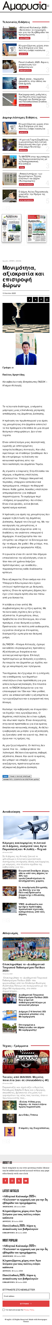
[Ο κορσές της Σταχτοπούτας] (10, 1132)
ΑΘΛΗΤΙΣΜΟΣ (25, 38)
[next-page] (8, 112)
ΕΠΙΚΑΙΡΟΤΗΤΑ (25, 70)
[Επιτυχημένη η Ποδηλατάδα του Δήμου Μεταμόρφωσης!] (10, 1028)
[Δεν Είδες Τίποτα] (10, 1118)
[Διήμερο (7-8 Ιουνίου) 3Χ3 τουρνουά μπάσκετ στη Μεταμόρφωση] (10, 1015)
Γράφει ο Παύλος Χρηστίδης (20, 776)
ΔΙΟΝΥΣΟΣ (23, 54)
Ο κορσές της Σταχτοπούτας (34, 1127)
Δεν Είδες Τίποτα (28, 1114)
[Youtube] (26, 1181)
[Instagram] (12, 1181)
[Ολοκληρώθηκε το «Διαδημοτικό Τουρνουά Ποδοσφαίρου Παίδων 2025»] (26, 949)
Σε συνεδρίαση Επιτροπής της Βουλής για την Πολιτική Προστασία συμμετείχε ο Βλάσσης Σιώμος (33, 892)
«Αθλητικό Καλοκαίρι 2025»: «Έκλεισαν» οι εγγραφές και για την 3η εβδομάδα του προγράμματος (34, 31)
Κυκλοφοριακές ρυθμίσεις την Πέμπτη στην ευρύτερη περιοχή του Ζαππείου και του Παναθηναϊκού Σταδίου (33, 98)
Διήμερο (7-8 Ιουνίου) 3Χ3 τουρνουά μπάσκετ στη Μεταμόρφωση (32, 1014)
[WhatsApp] (46, 299)
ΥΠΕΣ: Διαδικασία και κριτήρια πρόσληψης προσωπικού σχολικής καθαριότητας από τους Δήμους (32, 909)
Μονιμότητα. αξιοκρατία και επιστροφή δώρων (21, 779)
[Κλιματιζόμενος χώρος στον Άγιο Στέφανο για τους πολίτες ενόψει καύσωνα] (10, 49)
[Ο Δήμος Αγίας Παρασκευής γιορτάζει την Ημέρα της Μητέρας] (10, 196)
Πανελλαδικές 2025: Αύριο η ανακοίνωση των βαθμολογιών (33, 64)
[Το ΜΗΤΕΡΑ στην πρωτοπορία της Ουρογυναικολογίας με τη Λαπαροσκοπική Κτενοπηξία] (10, 161)
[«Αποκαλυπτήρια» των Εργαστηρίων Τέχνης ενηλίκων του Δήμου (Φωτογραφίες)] (10, 178)
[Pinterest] (41, 299)
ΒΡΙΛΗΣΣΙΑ (24, 87)
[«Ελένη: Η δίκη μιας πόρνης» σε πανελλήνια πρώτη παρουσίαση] (10, 1105)
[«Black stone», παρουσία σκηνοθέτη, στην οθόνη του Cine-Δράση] (10, 83)
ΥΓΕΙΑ (22, 167)
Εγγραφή (24, 1303)
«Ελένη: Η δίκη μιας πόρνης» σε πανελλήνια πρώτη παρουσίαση (32, 1104)
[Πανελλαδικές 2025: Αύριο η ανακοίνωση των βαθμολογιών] (10, 66)
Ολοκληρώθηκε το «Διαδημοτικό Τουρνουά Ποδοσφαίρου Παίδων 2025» (24, 967)
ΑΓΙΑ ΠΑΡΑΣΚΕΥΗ (26, 184)
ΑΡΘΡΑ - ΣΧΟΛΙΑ (15, 261)
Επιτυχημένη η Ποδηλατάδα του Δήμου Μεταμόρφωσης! (31, 1027)
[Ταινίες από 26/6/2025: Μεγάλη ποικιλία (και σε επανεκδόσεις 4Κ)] (26, 1062)
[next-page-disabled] (8, 1038)
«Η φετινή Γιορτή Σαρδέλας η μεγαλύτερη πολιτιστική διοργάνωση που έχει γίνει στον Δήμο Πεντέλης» (33, 143)
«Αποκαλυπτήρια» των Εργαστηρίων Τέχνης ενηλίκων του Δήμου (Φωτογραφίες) (30, 177)
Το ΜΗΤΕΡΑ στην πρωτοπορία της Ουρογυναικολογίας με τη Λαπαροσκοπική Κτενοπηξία (34, 160)
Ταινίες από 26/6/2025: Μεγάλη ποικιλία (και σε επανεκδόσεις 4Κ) (26, 1078)
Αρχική (5, 261)
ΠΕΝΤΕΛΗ (23, 150)
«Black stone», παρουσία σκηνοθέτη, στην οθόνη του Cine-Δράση (32, 81)
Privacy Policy (29, 1310)
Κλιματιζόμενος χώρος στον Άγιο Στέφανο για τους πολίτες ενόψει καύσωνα (34, 48)
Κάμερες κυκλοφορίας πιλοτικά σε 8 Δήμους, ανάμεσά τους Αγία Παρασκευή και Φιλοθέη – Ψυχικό (25, 846)
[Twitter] (35, 299)
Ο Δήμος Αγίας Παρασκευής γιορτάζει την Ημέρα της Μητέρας (33, 194)
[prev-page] (4, 112)
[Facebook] (29, 299)
